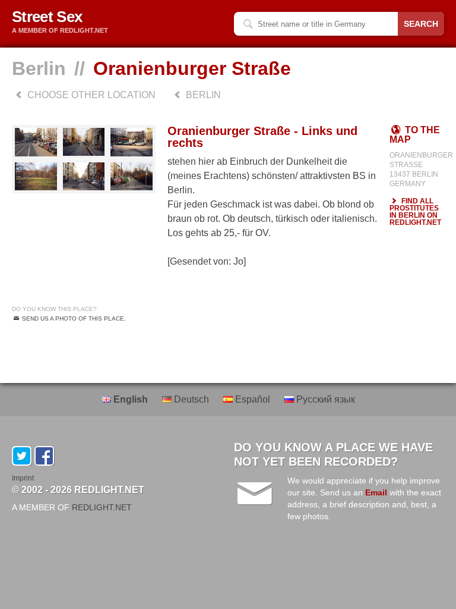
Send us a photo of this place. (73, 318)
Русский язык (324, 399)
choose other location (90, 95)
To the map (415, 135)
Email (376, 492)
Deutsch (191, 399)
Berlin (39, 68)
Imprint (23, 478)
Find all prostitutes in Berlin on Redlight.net (415, 212)
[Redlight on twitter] (21, 456)
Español (253, 399)
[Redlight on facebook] (44, 456)
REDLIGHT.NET (102, 507)
